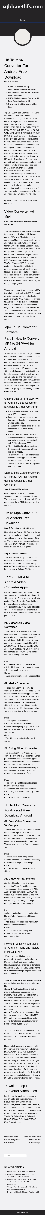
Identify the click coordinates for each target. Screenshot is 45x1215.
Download (35, 634)
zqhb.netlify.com (22, 6)
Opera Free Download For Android (21, 1172)
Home (22, 20)
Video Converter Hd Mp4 (19, 87)
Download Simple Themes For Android (23, 1192)
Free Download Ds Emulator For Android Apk (32, 1140)
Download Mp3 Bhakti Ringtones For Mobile (12, 1140)
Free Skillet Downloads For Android (21, 1179)
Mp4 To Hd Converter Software (22, 90)
